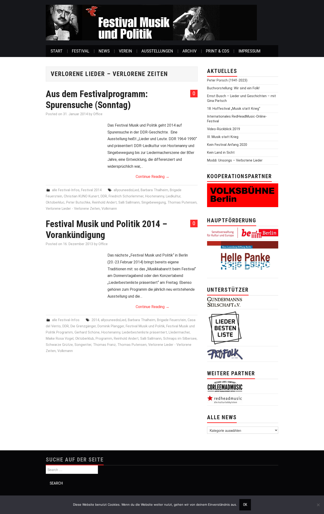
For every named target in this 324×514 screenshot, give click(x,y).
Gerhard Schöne (87, 332)
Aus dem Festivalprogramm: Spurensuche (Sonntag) (97, 99)
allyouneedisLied (126, 190)
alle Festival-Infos (65, 190)
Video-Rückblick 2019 (223, 129)
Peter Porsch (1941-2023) (227, 80)
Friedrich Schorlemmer (126, 196)
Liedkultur (173, 196)
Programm (104, 339)
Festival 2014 (91, 190)
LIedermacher (179, 332)
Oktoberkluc (55, 202)
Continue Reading (152, 176)
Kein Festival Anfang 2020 (227, 145)
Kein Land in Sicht (221, 153)
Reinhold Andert (104, 202)
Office (97, 114)
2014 (95, 320)
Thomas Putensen (182, 202)
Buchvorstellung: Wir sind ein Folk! (233, 88)
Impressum (249, 51)
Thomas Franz (104, 345)
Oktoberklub (84, 339)
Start (57, 51)
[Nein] (318, 504)
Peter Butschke (78, 202)
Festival (80, 51)
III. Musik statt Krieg (222, 137)
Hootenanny (154, 196)
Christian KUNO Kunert (81, 196)
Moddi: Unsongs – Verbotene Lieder (235, 160)
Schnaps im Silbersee (180, 339)
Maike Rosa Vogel (60, 339)
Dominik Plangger (110, 326)
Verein (125, 51)
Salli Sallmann (129, 202)
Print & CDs (217, 51)
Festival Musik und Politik (145, 326)
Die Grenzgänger (83, 326)
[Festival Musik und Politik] (151, 22)
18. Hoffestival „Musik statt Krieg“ (233, 109)
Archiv (189, 51)
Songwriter (82, 345)
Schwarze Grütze (59, 345)
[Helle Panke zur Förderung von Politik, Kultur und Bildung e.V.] (242, 259)
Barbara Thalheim (154, 190)
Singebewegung (153, 202)
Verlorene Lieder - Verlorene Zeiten (73, 209)
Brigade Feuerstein (171, 320)
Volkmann (109, 209)
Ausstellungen (157, 51)
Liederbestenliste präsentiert (144, 332)
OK (245, 505)
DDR (104, 196)
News (104, 51)
